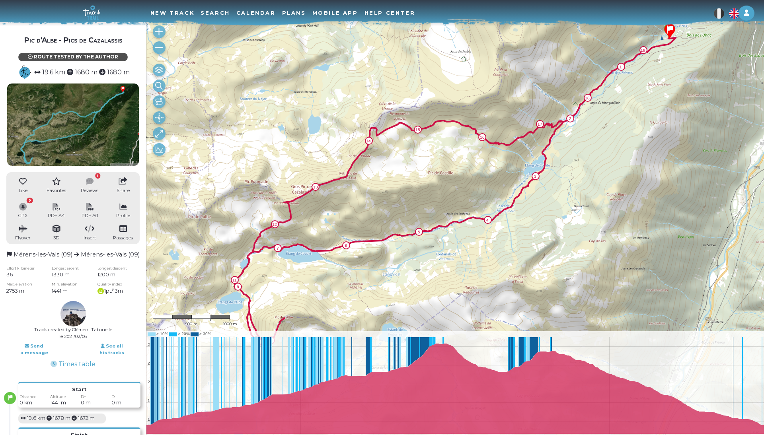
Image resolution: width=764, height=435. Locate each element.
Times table (76, 364)
